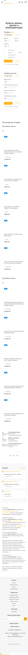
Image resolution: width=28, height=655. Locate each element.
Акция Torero (7, 494)
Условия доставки (14, 597)
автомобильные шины (8, 511)
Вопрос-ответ (14, 601)
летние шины (14, 521)
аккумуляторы (6, 512)
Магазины (14, 611)
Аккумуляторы (14, 589)
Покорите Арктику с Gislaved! (11, 484)
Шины (14, 582)
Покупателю (14, 592)
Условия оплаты (14, 595)
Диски (14, 587)
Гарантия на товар (14, 599)
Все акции (23, 468)
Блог (14, 605)
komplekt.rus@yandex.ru (15, 630)
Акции (14, 603)
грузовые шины (21, 526)
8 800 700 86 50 (14, 626)
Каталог (14, 580)
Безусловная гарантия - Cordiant (12, 474)
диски (16, 511)
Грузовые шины (14, 584)
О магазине (14, 609)
